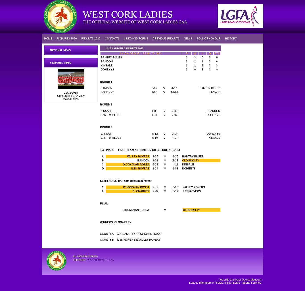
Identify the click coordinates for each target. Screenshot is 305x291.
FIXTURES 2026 (67, 38)
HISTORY (231, 38)
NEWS (188, 38)
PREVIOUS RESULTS (166, 38)
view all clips (71, 99)
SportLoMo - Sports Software (244, 282)
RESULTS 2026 (90, 38)
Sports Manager (251, 279)
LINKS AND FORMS (136, 38)
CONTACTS (112, 38)
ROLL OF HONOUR (208, 38)
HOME (48, 38)
